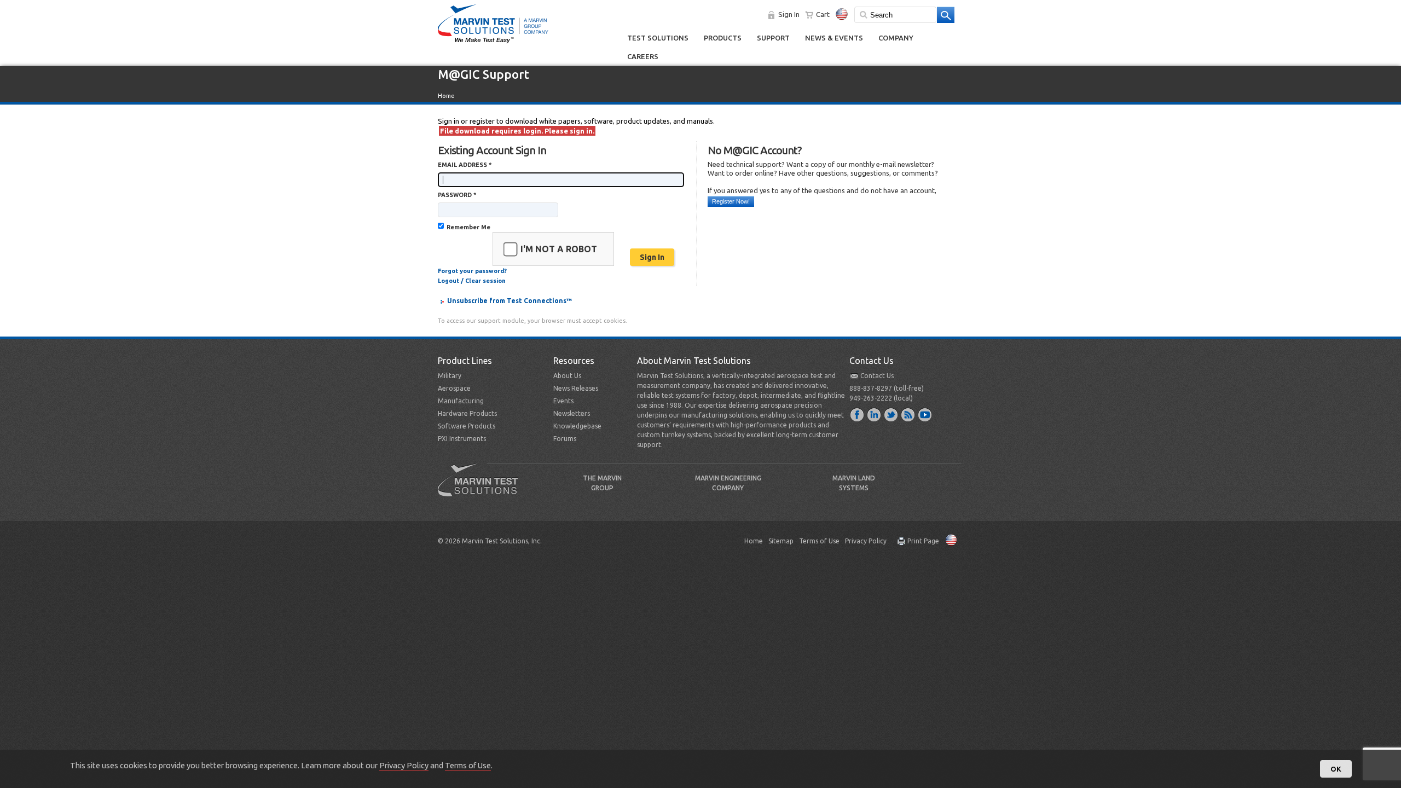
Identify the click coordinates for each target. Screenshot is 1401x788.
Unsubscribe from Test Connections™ (509, 300)
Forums (564, 438)
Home (446, 95)
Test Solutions (657, 38)
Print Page (923, 540)
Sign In (789, 14)
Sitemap (781, 540)
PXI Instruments (462, 438)
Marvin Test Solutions (482, 488)
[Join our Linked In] (874, 414)
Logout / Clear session (472, 280)
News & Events (834, 38)
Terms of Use (819, 540)
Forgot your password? (472, 271)
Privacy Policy (866, 540)
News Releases (575, 388)
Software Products (466, 426)
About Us (567, 375)
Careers (642, 56)
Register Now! (731, 201)
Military (449, 375)
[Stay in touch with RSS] (908, 414)
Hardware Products (467, 413)
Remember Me (468, 227)
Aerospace (454, 388)
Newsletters (571, 413)
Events (563, 400)
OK (1335, 769)
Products (723, 38)
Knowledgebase (577, 426)
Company (895, 38)
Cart (823, 14)
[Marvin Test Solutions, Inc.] (493, 44)
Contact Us (877, 375)
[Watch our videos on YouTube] (925, 414)
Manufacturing (461, 400)
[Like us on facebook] (857, 414)
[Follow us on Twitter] (891, 414)
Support (773, 38)
